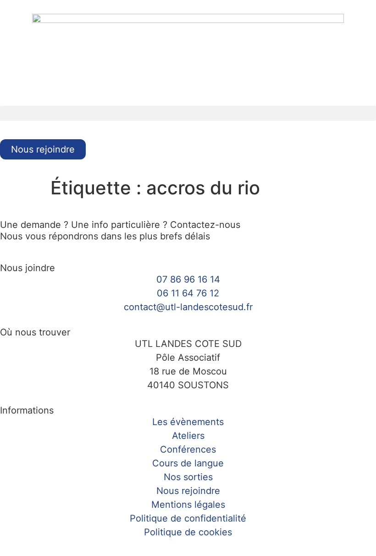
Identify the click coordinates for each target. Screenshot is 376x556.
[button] (188, 113)
